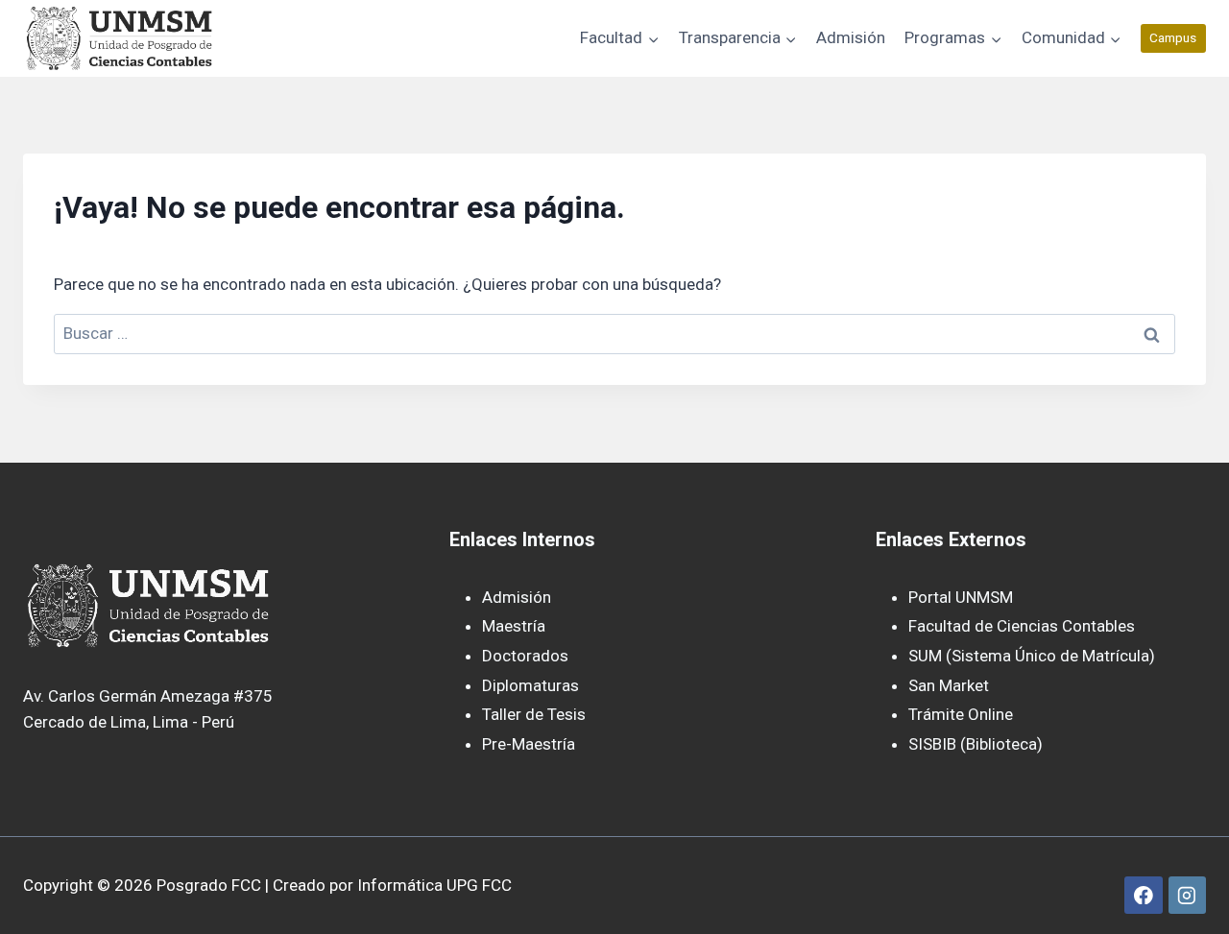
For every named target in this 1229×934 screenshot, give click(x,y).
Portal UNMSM (960, 597)
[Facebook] (1143, 895)
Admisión (850, 37)
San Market (948, 685)
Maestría (513, 625)
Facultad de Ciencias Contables (1021, 625)
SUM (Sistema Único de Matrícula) (1031, 655)
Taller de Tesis (534, 714)
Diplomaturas (530, 685)
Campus (1172, 37)
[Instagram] (1187, 895)
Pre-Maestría (528, 744)
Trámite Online (960, 714)
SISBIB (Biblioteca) (975, 744)
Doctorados (525, 655)
